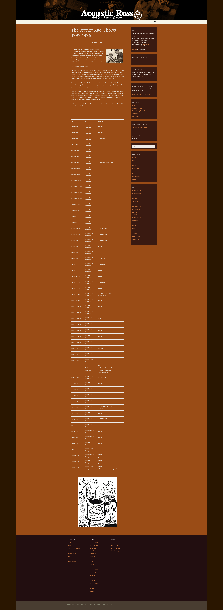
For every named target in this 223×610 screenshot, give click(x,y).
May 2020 (134, 212)
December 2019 (136, 217)
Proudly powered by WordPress (74, 604)
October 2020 (136, 209)
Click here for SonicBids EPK (139, 127)
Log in (112, 543)
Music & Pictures (116, 22)
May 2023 (134, 198)
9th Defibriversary (137, 108)
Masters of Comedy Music (139, 163)
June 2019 (135, 223)
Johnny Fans (135, 116)
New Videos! (135, 105)
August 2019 (135, 220)
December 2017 (136, 231)
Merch (126, 22)
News (84, 22)
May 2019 (134, 225)
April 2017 (134, 233)
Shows (92, 22)
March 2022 (135, 204)
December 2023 (136, 193)
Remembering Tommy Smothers (140, 111)
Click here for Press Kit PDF (139, 131)
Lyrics (140, 22)
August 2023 (135, 196)
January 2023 (135, 201)
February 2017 (136, 236)
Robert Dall (110, 604)
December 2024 (136, 190)
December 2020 (136, 206)
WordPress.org (115, 551)
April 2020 (134, 215)
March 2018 (135, 228)
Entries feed (114, 545)
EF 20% (134, 157)
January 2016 (135, 242)
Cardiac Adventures (103, 22)
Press (133, 22)
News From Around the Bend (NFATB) (141, 94)
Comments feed (115, 548)
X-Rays (134, 179)
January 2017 (135, 239)
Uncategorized (136, 176)
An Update (135, 113)
